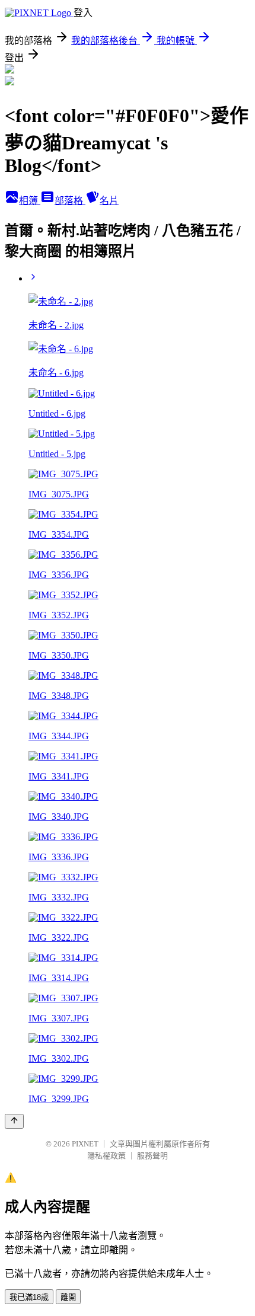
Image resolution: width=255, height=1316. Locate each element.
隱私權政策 (106, 1155)
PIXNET (85, 1143)
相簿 (29, 201)
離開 (68, 1297)
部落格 (70, 201)
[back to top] (14, 1121)
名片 (109, 201)
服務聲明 (152, 1155)
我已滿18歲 (29, 1297)
